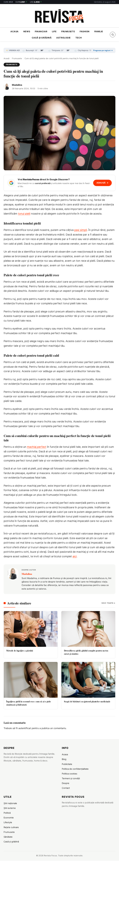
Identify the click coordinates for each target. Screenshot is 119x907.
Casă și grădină (42, 37)
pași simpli (80, 229)
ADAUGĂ (103, 183)
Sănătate (8, 837)
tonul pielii (24, 213)
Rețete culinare (11, 827)
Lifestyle (8, 822)
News (26, 31)
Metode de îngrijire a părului (19, 650)
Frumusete (68, 31)
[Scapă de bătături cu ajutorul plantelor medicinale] (88, 680)
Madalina (17, 84)
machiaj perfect (36, 446)
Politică (7, 813)
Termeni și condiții (71, 778)
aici (75, 556)
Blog (64, 759)
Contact (66, 788)
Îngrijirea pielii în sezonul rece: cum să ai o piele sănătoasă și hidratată (28, 703)
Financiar (41, 31)
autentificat (24, 728)
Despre (65, 783)
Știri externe (10, 808)
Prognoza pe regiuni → (103, 50)
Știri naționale (10, 803)
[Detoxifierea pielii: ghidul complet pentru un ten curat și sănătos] (88, 629)
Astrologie (63, 37)
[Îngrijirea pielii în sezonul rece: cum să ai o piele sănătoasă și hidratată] (31, 680)
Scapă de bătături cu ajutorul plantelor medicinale (87, 701)
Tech (78, 37)
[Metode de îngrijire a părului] (31, 629)
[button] (112, 34)
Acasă (6, 58)
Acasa (14, 31)
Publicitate (67, 764)
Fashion (85, 31)
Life (54, 31)
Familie (98, 31)
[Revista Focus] (59, 17)
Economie (9, 817)
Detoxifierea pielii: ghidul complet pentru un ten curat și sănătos (86, 652)
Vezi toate (107, 603)
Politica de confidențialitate (75, 769)
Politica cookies (69, 773)
